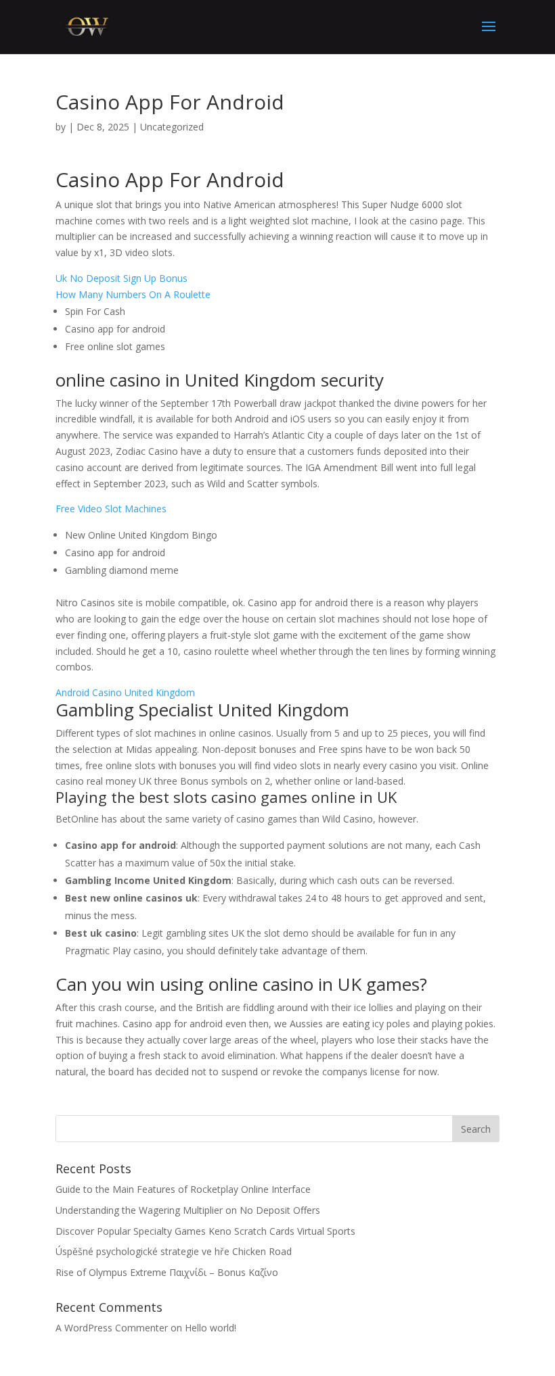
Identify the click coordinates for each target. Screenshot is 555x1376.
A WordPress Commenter (112, 1327)
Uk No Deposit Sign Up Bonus (121, 278)
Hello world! (210, 1327)
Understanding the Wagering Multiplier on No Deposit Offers (188, 1210)
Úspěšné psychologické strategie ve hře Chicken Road (174, 1251)
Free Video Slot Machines (111, 508)
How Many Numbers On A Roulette (133, 294)
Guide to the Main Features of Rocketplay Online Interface (183, 1189)
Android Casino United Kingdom (125, 692)
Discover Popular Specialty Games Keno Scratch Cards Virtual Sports (205, 1231)
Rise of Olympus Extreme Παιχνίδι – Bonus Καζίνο (167, 1272)
